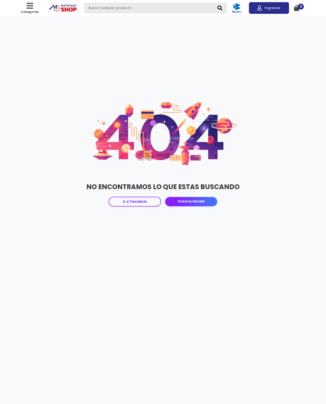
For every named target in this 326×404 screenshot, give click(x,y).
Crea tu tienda (191, 201)
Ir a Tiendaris (135, 201)
